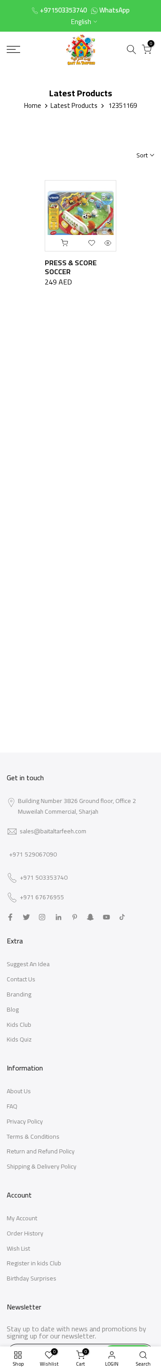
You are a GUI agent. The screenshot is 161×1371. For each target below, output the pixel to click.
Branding (19, 994)
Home (32, 105)
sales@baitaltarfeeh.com (53, 831)
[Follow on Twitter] (26, 917)
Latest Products (74, 105)
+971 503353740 (44, 878)
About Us (19, 1091)
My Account (22, 1218)
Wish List (18, 1248)
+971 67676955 (42, 897)
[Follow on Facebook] (10, 917)
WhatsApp (114, 10)
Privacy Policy (25, 1121)
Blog (13, 1009)
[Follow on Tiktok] (122, 917)
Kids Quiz (19, 1039)
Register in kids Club (34, 1263)
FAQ (12, 1106)
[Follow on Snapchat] (90, 917)
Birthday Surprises (31, 1278)
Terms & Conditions (33, 1136)
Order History (25, 1233)
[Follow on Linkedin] (58, 917)
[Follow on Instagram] (42, 917)
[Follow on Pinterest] (75, 917)
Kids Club (19, 1024)
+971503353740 (63, 10)
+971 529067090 (33, 854)
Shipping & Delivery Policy (41, 1166)
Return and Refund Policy (41, 1151)
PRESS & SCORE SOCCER (71, 267)
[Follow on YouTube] (106, 917)
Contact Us (21, 979)
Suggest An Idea (28, 964)
